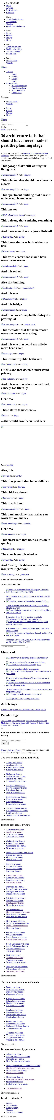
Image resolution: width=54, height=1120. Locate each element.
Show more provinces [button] (10, 1093)
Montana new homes (15, 903)
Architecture (29, 709)
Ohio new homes (13, 928)
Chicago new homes (14, 770)
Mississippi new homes (15, 898)
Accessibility (11, 1105)
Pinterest (27, 175)
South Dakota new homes (17, 946)
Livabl (3, 129)
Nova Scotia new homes (16, 1070)
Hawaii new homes (14, 859)
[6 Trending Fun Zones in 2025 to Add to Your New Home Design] (29, 622)
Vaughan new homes (15, 1037)
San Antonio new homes (16, 808)
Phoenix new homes (14, 799)
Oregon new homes (14, 935)
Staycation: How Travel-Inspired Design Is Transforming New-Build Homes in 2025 (24, 618)
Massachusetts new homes (17, 889)
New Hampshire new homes (18, 912)
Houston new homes (14, 779)
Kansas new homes (14, 875)
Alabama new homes (15, 830)
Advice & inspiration (11, 709)
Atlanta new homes (14, 763)
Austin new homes (14, 765)
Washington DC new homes (18, 815)
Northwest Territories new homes (20, 1068)
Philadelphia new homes (16, 797)
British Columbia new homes (18, 1056)
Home (3, 750)
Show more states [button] (8, 976)
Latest (8, 108)
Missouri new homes (14, 900)
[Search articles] (27, 125)
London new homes (14, 1010)
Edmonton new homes (15, 1001)
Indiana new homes (14, 869)
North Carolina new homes (17, 923)
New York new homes (15, 792)
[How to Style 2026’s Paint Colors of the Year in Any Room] (29, 591)
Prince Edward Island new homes (20, 1079)
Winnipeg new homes (15, 1040)
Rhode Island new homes (16, 939)
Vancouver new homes (15, 1035)
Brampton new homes (15, 989)
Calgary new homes (14, 994)
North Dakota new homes (17, 926)
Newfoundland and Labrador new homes (23, 1065)
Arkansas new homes (15, 837)
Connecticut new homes (16, 846)
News (8, 115)
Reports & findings (39, 723)
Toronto (6, 725)
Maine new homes (13, 882)
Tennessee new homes (15, 948)
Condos (6, 721)
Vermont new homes (14, 957)
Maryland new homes (15, 887)
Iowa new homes (13, 871)
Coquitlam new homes (15, 998)
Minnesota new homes (15, 894)
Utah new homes (13, 955)
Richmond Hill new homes (17, 1026)
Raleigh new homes (14, 801)
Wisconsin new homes (15, 969)
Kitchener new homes (15, 1005)
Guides (9, 110)
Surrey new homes (14, 1028)
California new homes (15, 841)
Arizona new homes (14, 834)
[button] (8, 5)
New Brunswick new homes (18, 1061)
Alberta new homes (14, 1054)
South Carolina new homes (17, 944)
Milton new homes (14, 1012)
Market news (8, 723)
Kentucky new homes (15, 878)
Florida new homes (14, 855)
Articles (9, 72)
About (9, 1103)
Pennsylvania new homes (16, 937)
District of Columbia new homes (19, 852)
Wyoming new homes (15, 971)
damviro (27, 523)
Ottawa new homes (14, 1021)
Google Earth (28, 288)
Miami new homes (14, 790)
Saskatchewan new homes (17, 1084)
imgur (26, 189)
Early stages (22, 723)
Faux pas (41, 709)
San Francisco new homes (17, 811)
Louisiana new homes (15, 880)
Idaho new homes (13, 864)
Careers (9, 1110)
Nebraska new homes (15, 905)
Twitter (22, 237)
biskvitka (21, 487)
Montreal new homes (15, 1017)
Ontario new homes (14, 1077)
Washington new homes (16, 962)
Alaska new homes (14, 832)
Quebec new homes (14, 1082)
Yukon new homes (14, 1088)
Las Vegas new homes (15, 785)
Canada (16, 725)
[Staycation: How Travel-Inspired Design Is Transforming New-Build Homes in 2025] (29, 611)
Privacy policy (12, 1108)
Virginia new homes (14, 960)
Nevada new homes (14, 910)
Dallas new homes (13, 774)
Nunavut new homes (14, 1073)
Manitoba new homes (15, 1059)
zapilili (10, 465)
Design (9, 113)
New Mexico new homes (16, 917)
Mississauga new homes (16, 1015)
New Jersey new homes (16, 914)
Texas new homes (13, 951)
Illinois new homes (14, 866)
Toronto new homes (14, 1033)
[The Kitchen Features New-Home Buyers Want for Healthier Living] (29, 601)
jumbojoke (25, 574)
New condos (18, 721)
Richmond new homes (15, 1024)
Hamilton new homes (15, 1003)
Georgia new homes (14, 857)
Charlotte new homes (15, 767)
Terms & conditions (14, 1112)
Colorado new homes (15, 843)
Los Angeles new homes (16, 788)
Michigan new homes (15, 891)
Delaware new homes (15, 848)
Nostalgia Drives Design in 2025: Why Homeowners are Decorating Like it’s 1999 (28, 641)
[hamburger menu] (2, 122)
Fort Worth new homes (15, 776)
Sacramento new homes (16, 804)
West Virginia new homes (17, 967)
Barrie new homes (13, 987)
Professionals (11, 83)
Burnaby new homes (14, 992)
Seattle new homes (14, 813)
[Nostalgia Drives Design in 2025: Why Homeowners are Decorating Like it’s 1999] (29, 634)
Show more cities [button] (8, 820)
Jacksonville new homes (16, 781)
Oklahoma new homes (15, 932)
